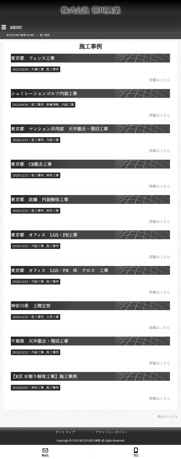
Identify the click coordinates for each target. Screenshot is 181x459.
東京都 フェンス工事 (33, 58)
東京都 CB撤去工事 (31, 164)
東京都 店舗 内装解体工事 (39, 199)
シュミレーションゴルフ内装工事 (44, 93)
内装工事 (67, 104)
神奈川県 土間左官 (31, 305)
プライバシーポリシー (111, 432)
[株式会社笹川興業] (90, 15)
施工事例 (52, 69)
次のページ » (167, 417)
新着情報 (52, 104)
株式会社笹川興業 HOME (20, 35)
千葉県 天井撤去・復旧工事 (39, 341)
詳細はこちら (159, 80)
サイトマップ (65, 432)
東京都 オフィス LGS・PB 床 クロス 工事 (59, 270)
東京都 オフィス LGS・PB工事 (44, 234)
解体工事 (52, 175)
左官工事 (52, 317)
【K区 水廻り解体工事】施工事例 (44, 376)
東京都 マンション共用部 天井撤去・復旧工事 (59, 128)
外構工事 (37, 69)
